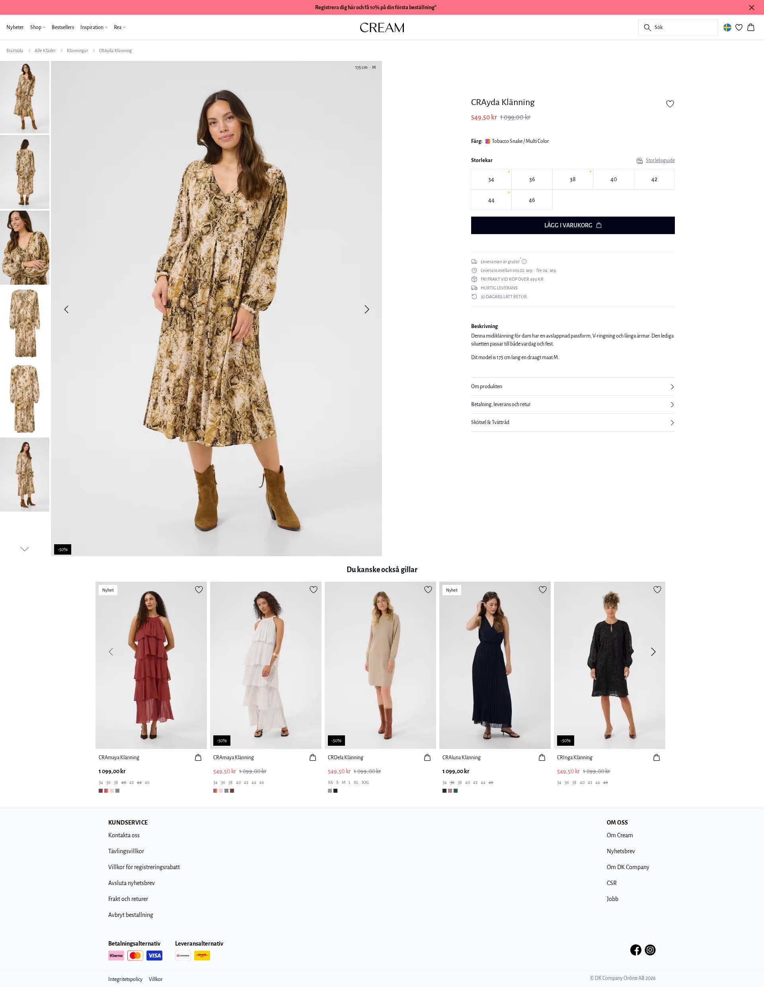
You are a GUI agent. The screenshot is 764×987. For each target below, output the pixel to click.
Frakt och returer (128, 899)
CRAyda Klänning (115, 50)
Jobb (612, 899)
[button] (573, 386)
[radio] (491, 179)
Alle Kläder (45, 50)
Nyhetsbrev (621, 851)
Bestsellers (63, 27)
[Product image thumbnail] (24, 96)
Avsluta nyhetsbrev (131, 883)
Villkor (156, 979)
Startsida (14, 50)
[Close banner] (752, 8)
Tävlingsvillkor (126, 851)
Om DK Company (628, 867)
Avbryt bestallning (130, 915)
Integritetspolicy (125, 979)
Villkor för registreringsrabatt (144, 867)
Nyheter (15, 27)
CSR (612, 883)
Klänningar (77, 50)
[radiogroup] (573, 189)
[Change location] (727, 27)
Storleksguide (660, 160)
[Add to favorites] (670, 104)
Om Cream (620, 835)
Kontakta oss (124, 835)
